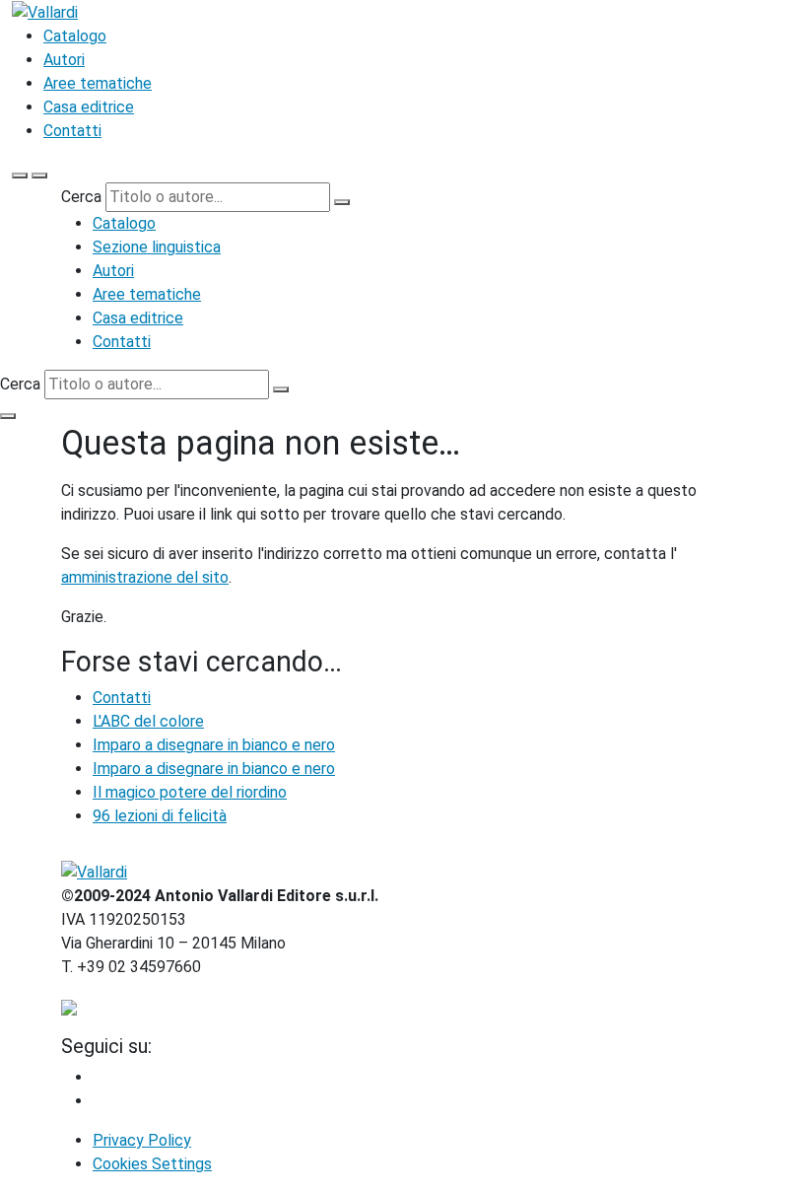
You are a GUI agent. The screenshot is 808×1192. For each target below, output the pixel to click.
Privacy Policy (142, 1140)
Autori (64, 59)
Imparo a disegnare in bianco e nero (214, 745)
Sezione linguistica (157, 247)
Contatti (72, 130)
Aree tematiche (97, 83)
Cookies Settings (152, 1164)
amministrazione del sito (145, 577)
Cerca (81, 196)
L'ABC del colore (148, 721)
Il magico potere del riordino (190, 792)
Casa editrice (88, 107)
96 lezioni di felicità (160, 815)
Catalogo (74, 36)
